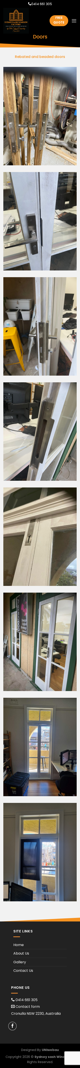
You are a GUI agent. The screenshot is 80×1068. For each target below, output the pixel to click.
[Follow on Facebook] (12, 1026)
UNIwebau (50, 1050)
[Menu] (74, 20)
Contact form (28, 1006)
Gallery (19, 962)
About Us (21, 953)
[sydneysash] (23, 21)
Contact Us (23, 970)
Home (18, 944)
